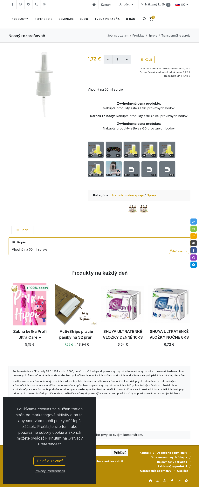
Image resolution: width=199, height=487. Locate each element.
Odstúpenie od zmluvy (155, 470)
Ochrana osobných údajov (169, 457)
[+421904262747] (36, 4)
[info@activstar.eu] (44, 4)
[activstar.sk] (150, 481)
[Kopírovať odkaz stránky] (193, 221)
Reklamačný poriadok (172, 461)
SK (182, 4)
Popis (24, 230)
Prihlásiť (120, 453)
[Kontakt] (193, 243)
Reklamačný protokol (172, 466)
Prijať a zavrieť (50, 461)
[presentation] (5, 319)
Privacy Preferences (50, 471)
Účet (126, 4)
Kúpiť (148, 59)
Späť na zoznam (117, 35)
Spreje (152, 35)
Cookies (183, 470)
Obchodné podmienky (172, 452)
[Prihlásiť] (193, 229)
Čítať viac (177, 251)
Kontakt (106, 4)
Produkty (138, 35)
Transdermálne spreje (175, 35)
